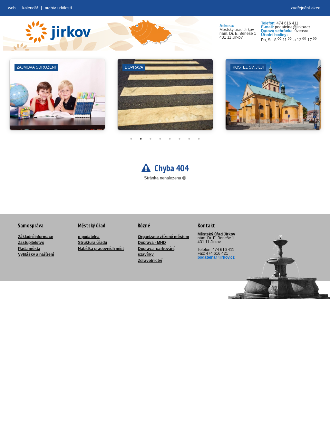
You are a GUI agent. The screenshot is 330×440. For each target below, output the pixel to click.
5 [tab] (170, 139)
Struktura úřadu (92, 242)
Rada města (29, 249)
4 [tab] (160, 139)
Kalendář (30, 7)
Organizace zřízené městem (163, 237)
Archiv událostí (58, 7)
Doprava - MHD (152, 242)
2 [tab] (141, 139)
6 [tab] (179, 139)
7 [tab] (189, 139)
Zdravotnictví (150, 261)
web (11, 7)
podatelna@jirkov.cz (292, 27)
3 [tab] (150, 139)
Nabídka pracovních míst (101, 249)
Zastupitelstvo (31, 242)
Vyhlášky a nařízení (36, 254)
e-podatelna (89, 237)
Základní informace (35, 237)
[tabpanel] (57, 98)
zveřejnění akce (305, 7)
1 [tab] (131, 139)
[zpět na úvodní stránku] (58, 32)
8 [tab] (199, 139)
